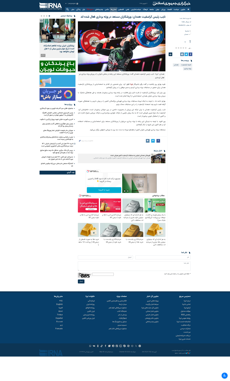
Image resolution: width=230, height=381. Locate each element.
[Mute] (127, 191)
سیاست (176, 9)
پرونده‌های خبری (152, 301)
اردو (61, 325)
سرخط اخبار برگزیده (152, 304)
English (59, 304)
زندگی (78, 9)
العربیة (61, 307)
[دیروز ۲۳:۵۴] (57, 31)
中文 (61, 301)
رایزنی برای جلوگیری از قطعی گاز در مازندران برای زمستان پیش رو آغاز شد (57, 124)
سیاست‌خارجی (136, 9)
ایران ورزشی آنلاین (88, 318)
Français (59, 328)
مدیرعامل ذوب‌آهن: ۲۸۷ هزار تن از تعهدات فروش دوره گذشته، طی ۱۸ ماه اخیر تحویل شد (57, 158)
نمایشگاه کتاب (122, 311)
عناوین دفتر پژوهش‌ (151, 318)
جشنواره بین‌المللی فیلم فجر (118, 307)
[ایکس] (136, 346)
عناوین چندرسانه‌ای (152, 321)
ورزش (163, 9)
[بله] (124, 346)
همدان (186, 34)
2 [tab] (46, 16)
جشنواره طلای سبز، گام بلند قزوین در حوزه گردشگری (56, 108)
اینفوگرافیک (123, 318)
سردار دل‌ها (123, 304)
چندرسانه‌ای (99, 9)
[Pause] (124, 191)
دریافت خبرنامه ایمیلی (183, 335)
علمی (127, 9)
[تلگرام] (139, 346)
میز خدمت (187, 332)
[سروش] (113, 346)
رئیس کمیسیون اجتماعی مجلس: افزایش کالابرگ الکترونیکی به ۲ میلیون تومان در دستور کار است (57, 114)
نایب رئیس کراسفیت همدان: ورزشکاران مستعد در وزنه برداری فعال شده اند (122, 17)
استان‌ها (113, 9)
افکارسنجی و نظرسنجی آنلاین (117, 301)
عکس (107, 9)
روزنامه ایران (90, 304)
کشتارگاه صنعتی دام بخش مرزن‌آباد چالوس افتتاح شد (57, 164)
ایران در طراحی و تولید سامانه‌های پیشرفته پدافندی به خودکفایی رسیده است (56, 138)
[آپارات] (128, 346)
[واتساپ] (90, 346)
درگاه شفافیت (185, 325)
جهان (157, 9)
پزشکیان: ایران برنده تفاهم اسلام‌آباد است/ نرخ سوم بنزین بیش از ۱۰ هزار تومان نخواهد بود (58, 48)
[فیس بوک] (105, 346)
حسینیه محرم (122, 325)
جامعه (152, 9)
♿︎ (224, 375)
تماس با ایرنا (186, 304)
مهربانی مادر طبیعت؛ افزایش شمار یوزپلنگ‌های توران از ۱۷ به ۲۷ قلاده (58, 131)
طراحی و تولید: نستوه (180, 353)
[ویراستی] (109, 346)
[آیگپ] (120, 346)
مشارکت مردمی (185, 328)
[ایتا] (117, 346)
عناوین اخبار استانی (152, 311)
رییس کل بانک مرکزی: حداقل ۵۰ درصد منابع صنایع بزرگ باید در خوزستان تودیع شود (56, 151)
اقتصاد (169, 9)
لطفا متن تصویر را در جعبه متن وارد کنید (177, 274)
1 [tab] (49, 16)
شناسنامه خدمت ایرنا (183, 321)
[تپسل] (88, 171)
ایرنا (171, 3)
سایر (72, 9)
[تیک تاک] (101, 346)
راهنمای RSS (185, 314)
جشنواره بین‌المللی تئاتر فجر (118, 328)
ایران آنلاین (91, 311)
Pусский (59, 321)
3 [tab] (44, 16)
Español (59, 318)
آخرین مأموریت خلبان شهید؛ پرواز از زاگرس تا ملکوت (56, 119)
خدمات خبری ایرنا (184, 339)
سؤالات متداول (185, 311)
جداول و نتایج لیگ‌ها (119, 321)
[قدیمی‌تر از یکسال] (158, 158)
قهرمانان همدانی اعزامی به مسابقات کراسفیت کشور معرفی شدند (130, 155)
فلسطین (121, 9)
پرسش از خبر (122, 314)
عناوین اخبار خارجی (152, 314)
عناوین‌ (183, 9)
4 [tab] (41, 16)
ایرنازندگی (91, 301)
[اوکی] (97, 346)
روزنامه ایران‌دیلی (89, 314)
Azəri (60, 311)
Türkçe (60, 314)
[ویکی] (94, 346)
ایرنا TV (89, 9)
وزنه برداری (187, 68)
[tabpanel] (57, 38)
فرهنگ (145, 9)
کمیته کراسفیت (186, 65)
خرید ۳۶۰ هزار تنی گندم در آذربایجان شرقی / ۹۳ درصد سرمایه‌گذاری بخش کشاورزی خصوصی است (57, 144)
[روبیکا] (132, 346)
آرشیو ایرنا (187, 307)
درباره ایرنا (187, 301)
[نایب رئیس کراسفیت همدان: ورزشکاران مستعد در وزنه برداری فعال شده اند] (121, 46)
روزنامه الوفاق (90, 307)
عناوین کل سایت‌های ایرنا (149, 307)
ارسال (81, 281)
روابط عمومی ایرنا (184, 318)
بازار (83, 9)
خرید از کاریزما (104, 190)
